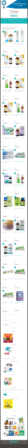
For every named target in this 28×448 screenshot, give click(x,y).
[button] (10, 424)
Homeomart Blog (14, 13)
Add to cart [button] (5, 75)
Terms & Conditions (18, 20)
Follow (5, 394)
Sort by (4, 320)
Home (3, 26)
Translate (9, 325)
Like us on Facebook (14, 327)
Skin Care (12, 26)
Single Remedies (10, 20)
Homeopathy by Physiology (7, 26)
